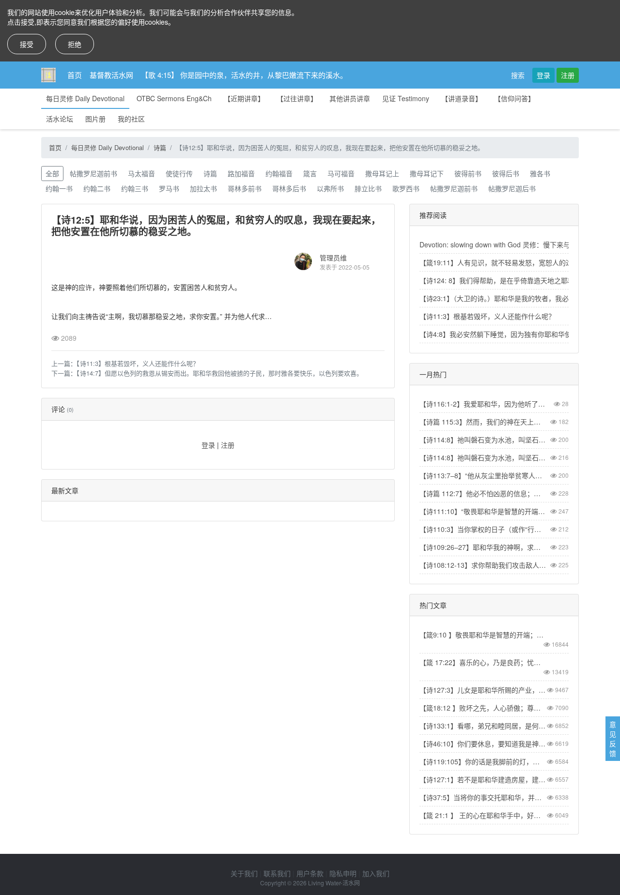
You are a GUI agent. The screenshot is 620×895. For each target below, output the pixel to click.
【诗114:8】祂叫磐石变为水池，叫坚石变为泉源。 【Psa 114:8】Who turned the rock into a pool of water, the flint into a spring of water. (482, 439)
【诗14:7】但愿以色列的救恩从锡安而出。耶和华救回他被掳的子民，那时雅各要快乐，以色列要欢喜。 (220, 373)
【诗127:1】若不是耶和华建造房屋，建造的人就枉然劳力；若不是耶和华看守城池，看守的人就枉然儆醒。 (482, 779)
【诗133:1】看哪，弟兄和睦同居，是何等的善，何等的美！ (482, 725)
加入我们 (375, 873)
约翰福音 (279, 173)
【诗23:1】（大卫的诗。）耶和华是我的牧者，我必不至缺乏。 (511, 298)
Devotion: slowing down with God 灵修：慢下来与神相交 (504, 244)
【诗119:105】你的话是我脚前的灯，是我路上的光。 (482, 761)
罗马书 (169, 188)
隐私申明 (342, 873)
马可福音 (341, 173)
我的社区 (131, 118)
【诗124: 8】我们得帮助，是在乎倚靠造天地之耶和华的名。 (510, 280)
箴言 (310, 173)
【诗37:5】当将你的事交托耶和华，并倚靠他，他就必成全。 (482, 797)
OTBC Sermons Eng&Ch (174, 98)
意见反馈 (612, 738)
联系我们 (277, 873)
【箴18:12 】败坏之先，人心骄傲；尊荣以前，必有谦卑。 (482, 708)
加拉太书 (203, 188)
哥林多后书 (289, 188)
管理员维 (333, 257)
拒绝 (74, 44)
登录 (543, 75)
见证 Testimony (405, 98)
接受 (26, 44)
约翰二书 (96, 188)
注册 (567, 75)
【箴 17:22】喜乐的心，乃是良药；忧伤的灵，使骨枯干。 (482, 662)
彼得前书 (467, 173)
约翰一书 (59, 188)
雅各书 (540, 173)
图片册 (95, 118)
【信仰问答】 (514, 98)
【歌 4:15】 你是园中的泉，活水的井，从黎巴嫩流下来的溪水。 (244, 75)
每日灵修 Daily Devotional (85, 98)
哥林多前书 (245, 188)
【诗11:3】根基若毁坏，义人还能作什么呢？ (138, 363)
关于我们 (244, 873)
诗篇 (160, 147)
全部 (52, 173)
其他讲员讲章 (349, 98)
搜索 (518, 75)
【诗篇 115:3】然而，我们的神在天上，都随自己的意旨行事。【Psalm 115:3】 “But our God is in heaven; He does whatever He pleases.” (482, 421)
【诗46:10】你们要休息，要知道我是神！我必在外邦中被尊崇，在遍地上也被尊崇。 (482, 743)
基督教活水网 (111, 75)
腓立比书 (368, 188)
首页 (74, 75)
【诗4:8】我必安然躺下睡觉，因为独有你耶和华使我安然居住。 (515, 334)
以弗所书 (330, 188)
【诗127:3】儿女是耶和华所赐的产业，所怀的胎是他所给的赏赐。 (482, 690)
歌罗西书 (405, 188)
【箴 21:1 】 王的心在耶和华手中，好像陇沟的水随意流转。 (482, 815)
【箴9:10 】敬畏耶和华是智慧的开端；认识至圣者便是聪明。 (482, 634)
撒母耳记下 (427, 173)
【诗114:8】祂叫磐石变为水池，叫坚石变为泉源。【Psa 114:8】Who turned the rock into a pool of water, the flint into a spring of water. (482, 457)
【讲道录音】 (461, 98)
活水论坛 (59, 118)
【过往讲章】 (297, 98)
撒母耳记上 (382, 173)
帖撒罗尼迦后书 (512, 188)
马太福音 (141, 173)
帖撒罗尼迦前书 (93, 173)
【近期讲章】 (244, 98)
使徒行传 (179, 173)
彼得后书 (505, 173)
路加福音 (241, 173)
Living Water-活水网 (334, 883)
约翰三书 (134, 188)
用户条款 (310, 873)
